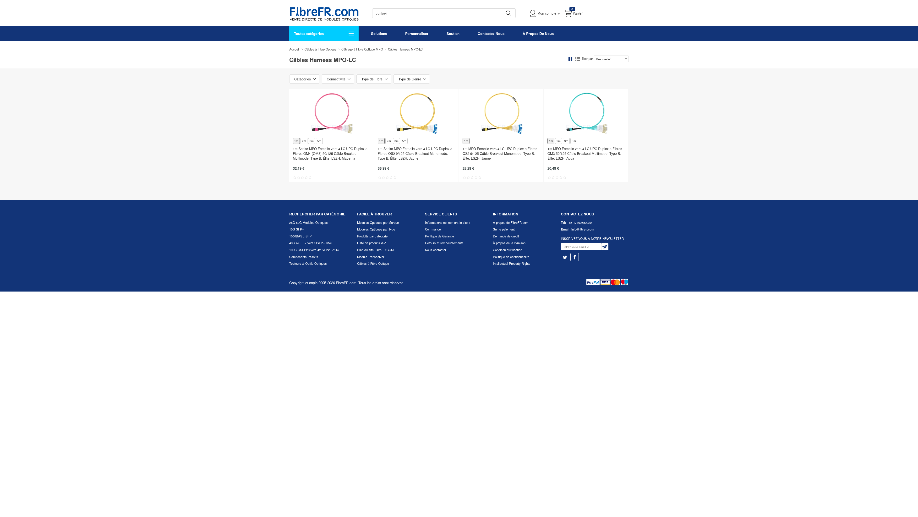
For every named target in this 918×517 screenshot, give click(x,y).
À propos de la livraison (509, 243)
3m (312, 141)
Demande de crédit (506, 236)
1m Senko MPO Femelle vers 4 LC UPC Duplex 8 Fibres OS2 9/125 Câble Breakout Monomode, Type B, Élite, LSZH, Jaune (415, 153)
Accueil (294, 49)
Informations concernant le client (447, 222)
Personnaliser (416, 33)
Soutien (453, 33)
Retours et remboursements (444, 243)
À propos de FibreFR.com (511, 222)
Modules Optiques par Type (376, 229)
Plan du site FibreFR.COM (375, 249)
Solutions (379, 33)
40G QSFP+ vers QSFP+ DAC (310, 243)
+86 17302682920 (579, 222)
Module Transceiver (370, 256)
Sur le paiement (504, 229)
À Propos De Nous (538, 33)
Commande (433, 229)
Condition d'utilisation (507, 249)
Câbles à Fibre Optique (320, 49)
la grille (570, 59)
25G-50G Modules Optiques (308, 222)
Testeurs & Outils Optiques (308, 263)
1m (296, 141)
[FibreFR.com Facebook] (574, 257)
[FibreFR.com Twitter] (565, 257)
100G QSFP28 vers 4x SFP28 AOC (314, 249)
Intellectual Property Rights (511, 263)
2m (304, 141)
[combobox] (611, 59)
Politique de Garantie (439, 236)
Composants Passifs (303, 256)
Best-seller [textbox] (603, 59)
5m (319, 141)
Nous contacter (435, 249)
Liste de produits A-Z (371, 243)
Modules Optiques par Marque (378, 222)
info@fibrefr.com (582, 229)
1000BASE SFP (300, 236)
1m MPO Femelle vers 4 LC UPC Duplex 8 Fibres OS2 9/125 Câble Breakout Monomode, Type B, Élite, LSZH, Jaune (500, 153)
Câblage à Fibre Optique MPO (362, 49)
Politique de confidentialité (511, 256)
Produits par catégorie (372, 236)
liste (577, 59)
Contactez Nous (491, 33)
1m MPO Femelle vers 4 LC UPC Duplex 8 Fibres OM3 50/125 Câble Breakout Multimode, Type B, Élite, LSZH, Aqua (584, 153)
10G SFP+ (296, 229)
